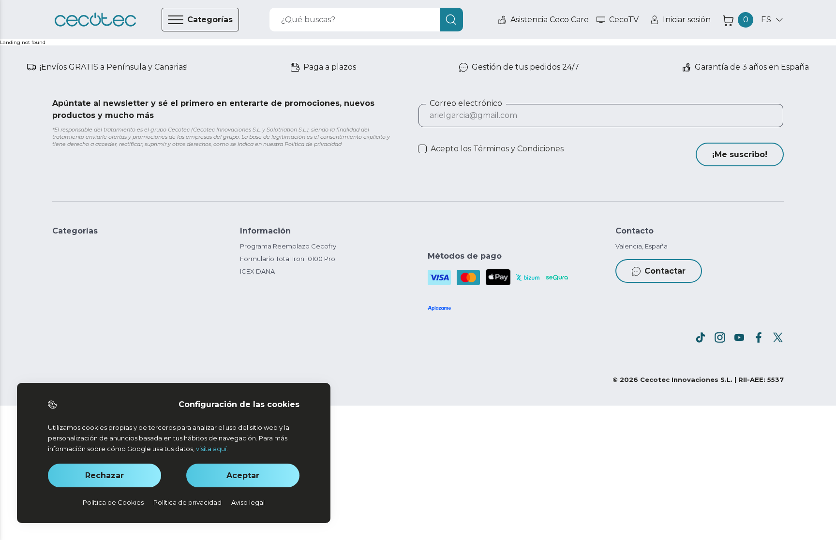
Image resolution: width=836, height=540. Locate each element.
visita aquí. (212, 448)
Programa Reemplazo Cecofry (288, 246)
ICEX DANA (257, 271)
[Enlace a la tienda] (95, 20)
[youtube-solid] (739, 337)
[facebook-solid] (758, 337)
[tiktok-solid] (700, 337)
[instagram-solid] (720, 337)
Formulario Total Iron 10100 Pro (287, 259)
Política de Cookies (113, 502)
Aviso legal (248, 502)
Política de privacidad (187, 502)
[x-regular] (778, 337)
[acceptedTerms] (422, 149)
